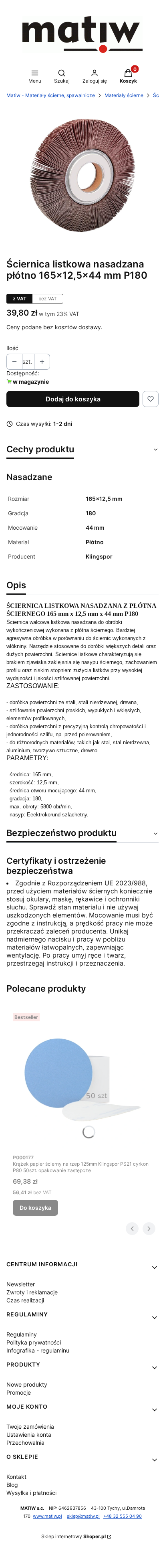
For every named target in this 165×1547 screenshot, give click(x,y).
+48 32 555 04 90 (122, 1516)
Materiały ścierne (124, 95)
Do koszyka (35, 1207)
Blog (12, 1484)
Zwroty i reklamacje (32, 1292)
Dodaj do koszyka (73, 399)
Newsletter (20, 1284)
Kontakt (16, 1476)
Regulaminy (21, 1334)
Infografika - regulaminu (37, 1350)
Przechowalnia (25, 1442)
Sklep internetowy (73, 1536)
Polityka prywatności (33, 1342)
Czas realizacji (25, 1300)
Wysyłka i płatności (31, 1492)
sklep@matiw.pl (83, 1516)
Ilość (12, 347)
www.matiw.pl (47, 1516)
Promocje (18, 1392)
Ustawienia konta (28, 1434)
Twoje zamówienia (30, 1426)
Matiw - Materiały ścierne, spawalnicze (50, 95)
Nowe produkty (26, 1384)
